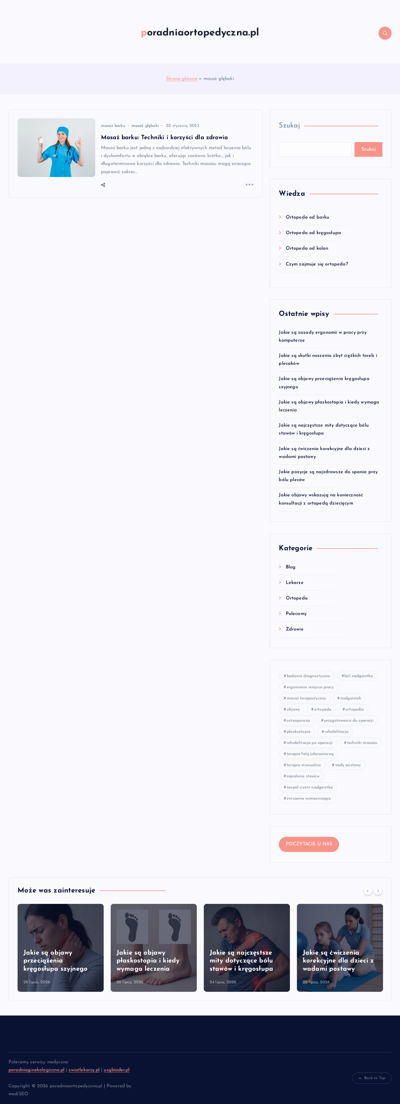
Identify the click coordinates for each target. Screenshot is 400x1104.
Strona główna (181, 78)
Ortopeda (296, 598)
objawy (293, 709)
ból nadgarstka (358, 676)
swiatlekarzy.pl (84, 1070)
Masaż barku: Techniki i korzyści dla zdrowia (164, 138)
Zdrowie (294, 629)
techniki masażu (362, 743)
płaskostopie (298, 732)
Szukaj (289, 125)
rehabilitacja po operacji (310, 743)
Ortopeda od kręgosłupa (313, 233)
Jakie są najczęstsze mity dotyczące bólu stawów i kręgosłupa (241, 961)
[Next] (378, 890)
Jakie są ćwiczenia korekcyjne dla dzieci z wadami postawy (338, 961)
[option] (61, 948)
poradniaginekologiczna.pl (36, 1070)
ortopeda (322, 709)
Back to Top (374, 1078)
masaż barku (113, 126)
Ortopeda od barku (307, 217)
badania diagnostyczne (308, 676)
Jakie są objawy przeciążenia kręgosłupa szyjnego (55, 961)
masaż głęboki (145, 126)
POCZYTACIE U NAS (309, 844)
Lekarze (294, 582)
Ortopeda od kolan (307, 248)
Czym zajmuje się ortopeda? (317, 264)
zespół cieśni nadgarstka (310, 787)
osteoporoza (298, 720)
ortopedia (355, 709)
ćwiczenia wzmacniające (309, 798)
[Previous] (367, 890)
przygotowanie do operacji (349, 720)
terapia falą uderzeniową (310, 754)
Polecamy (296, 613)
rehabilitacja (336, 732)
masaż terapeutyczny (306, 698)
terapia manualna (304, 765)
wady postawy (348, 765)
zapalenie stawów (303, 776)
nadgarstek (350, 698)
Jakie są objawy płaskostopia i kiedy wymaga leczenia (148, 961)
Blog (290, 567)
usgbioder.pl (116, 1070)
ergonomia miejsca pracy (310, 687)
